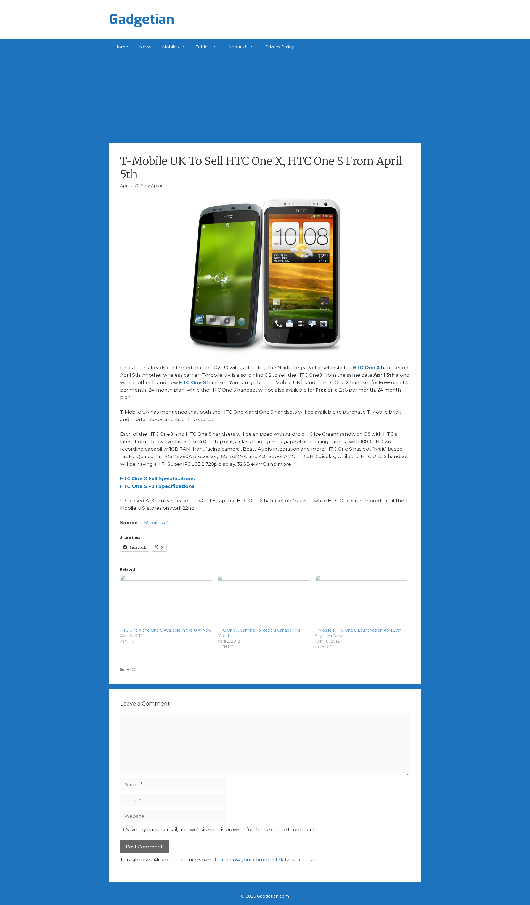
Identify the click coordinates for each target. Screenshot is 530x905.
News (145, 46)
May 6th (302, 500)
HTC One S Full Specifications (157, 486)
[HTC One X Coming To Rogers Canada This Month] (263, 601)
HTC (130, 669)
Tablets (203, 46)
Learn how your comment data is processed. (268, 860)
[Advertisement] (265, 96)
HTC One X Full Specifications (157, 478)
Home (121, 46)
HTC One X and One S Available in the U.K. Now (165, 630)
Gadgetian (141, 19)
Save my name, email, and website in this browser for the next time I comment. (221, 829)
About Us (238, 46)
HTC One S (192, 382)
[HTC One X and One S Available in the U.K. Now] (166, 601)
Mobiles (170, 46)
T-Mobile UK (154, 522)
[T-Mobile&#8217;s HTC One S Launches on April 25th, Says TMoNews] (361, 601)
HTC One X (366, 367)
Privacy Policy (279, 46)
